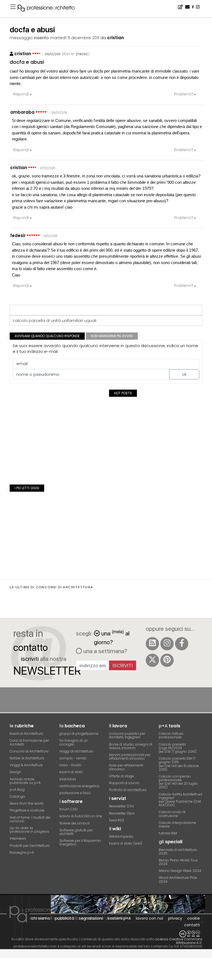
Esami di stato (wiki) (125, 843)
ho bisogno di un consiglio (73, 742)
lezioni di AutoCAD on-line (80, 816)
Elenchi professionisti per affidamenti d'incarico (129, 756)
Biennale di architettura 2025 (178, 851)
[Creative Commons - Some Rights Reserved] (106, 933)
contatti (192, 925)
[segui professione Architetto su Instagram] (167, 643)
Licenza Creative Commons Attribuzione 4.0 (178, 941)
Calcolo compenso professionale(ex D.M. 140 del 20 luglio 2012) (178, 782)
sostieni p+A (119, 918)
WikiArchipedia (121, 836)
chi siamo (40, 918)
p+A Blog (17, 789)
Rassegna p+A (22, 852)
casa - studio (70, 765)
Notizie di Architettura (27, 758)
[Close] (3, 955)
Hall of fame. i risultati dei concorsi (30, 819)
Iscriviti (123, 665)
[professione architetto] (49, 9)
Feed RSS (116, 820)
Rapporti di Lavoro (124, 783)
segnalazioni (91, 918)
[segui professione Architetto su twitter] (152, 660)
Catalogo (17, 796)
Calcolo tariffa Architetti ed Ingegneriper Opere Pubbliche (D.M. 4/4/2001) (180, 800)
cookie (193, 918)
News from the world (26, 803)
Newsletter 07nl (121, 806)
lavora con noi (149, 918)
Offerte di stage (121, 776)
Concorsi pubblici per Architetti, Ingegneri (127, 735)
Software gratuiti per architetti (76, 832)
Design (15, 772)
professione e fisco (75, 793)
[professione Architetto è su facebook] (181, 643)
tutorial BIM (168, 833)
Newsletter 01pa (121, 813)
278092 (82, 54)
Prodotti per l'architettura (30, 845)
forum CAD (68, 809)
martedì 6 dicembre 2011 (74, 38)
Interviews (18, 838)
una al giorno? (111, 637)
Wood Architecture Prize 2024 (178, 879)
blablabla (67, 779)
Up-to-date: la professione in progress (29, 830)
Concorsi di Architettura (29, 751)
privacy (175, 918)
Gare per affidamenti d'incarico (126, 767)
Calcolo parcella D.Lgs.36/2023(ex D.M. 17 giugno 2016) (178, 748)
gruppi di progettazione (79, 733)
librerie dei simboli (74, 823)
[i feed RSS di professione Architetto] (152, 643)
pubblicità (64, 918)
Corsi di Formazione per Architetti (29, 742)
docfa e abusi (27, 61)
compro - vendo (73, 758)
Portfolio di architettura (127, 789)
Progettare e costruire (27, 810)
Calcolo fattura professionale (171, 735)
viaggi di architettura (76, 751)
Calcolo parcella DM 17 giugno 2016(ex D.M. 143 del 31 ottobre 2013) (179, 764)
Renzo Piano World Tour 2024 (178, 862)
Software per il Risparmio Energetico (80, 842)
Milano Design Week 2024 (180, 870)
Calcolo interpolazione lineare (177, 824)
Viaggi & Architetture (26, 765)
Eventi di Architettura (26, 733)
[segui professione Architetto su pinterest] (167, 660)
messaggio (21, 38)
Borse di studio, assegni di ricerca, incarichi (130, 746)
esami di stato (71, 772)
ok (184, 374)
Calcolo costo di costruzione (172, 814)
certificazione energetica (79, 786)
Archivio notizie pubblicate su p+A (25, 781)
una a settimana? (104, 650)
